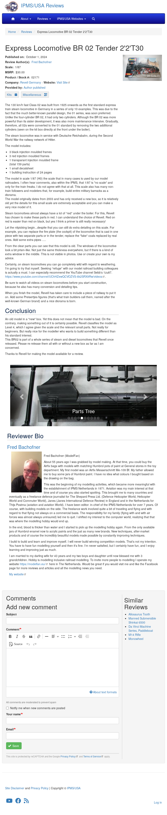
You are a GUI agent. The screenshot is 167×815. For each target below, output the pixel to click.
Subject (11, 614)
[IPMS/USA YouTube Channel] (9, 801)
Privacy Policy (68, 756)
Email (10, 729)
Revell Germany (30, 82)
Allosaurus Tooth (139, 614)
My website (16, 574)
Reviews (26, 32)
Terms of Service (92, 756)
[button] (21, 395)
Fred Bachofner (42, 62)
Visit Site (62, 82)
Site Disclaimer (14, 788)
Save (15, 746)
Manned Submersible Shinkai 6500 (142, 620)
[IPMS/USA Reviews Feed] (26, 801)
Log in (158, 802)
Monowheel (136, 639)
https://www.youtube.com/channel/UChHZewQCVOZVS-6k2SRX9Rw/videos (53, 276)
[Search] (93, 18)
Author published (34, 87)
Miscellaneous (32, 95)
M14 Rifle (135, 635)
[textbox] (62, 667)
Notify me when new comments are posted (37, 708)
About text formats (105, 692)
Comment (12, 629)
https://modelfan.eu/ (32, 564)
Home (12, 32)
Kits (9, 95)
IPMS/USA (73, 788)
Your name (13, 714)
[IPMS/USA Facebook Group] (18, 801)
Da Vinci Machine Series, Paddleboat (141, 628)
